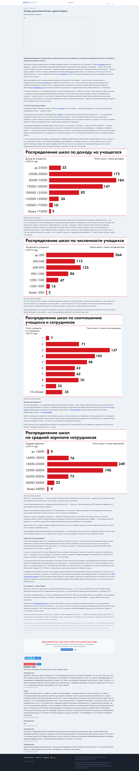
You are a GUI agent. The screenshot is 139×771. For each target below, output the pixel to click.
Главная (26, 8)
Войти (76, 649)
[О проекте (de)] (54, 757)
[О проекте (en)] (51, 757)
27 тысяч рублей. (46, 412)
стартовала (101, 64)
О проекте (46, 757)
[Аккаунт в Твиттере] (44, 761)
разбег (60, 114)
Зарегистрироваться (67, 649)
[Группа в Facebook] (40, 761)
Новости (70, 2)
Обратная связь (29, 757)
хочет (71, 72)
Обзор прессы (32, 8)
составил (62, 108)
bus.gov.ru (47, 83)
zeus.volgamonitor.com (36, 87)
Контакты (38, 757)
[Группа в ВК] (36, 761)
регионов (63, 74)
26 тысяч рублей (75, 410)
